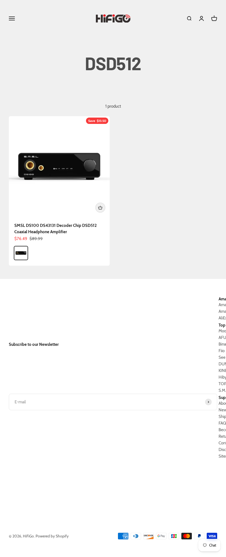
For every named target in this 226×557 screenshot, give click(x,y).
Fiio (222, 350)
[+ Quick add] (100, 208)
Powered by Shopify (52, 536)
